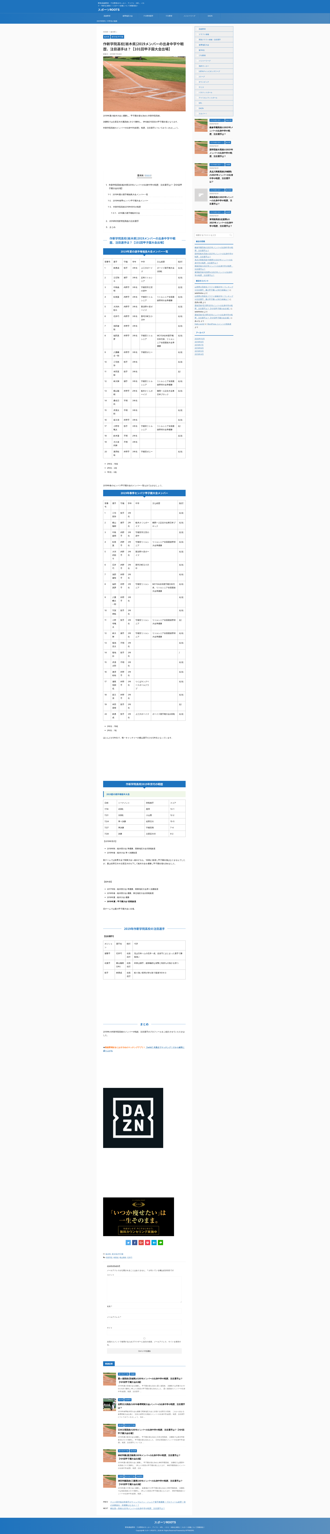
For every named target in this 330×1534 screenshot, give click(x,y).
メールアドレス (114, 1317)
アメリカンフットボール (208, 98)
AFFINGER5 (189, 1530)
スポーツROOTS (108, 9)
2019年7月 (199, 345)
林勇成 (115, 1257)
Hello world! (199, 324)
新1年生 (202, 50)
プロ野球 (169, 16)
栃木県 (108, 1254)
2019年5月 (199, 351)
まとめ (112, 227)
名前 (109, 1306)
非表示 (148, 175)
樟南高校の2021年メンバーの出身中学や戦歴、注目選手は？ (221, 200)
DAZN (210, 16)
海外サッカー (204, 66)
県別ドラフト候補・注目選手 (210, 40)
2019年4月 (199, 354)
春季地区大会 (128, 16)
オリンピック (204, 82)
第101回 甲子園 (117, 1254)
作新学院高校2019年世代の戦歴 (127, 207)
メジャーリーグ (189, 16)
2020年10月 (200, 339)
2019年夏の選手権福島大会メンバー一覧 (130, 194)
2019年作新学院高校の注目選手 (124, 221)
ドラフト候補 (204, 34)
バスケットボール (205, 92)
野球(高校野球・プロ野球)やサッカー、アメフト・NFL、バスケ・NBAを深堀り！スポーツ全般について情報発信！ (165, 1527)
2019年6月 (199, 348)
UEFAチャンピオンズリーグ (209, 71)
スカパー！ (203, 114)
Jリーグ (202, 77)
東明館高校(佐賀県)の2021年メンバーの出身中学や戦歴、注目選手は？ (221, 222)
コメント (110, 1275)
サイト (109, 1328)
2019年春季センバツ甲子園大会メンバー (130, 200)
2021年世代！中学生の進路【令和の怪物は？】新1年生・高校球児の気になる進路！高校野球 (107, 22)
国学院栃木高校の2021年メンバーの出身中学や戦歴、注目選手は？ (221, 153)
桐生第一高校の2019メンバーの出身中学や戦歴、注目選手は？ (137, 1508)
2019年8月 (199, 342)
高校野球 (107, 16)
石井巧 (129, 1257)
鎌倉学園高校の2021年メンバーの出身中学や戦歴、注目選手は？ (221, 130)
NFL (200, 103)
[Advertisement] (122, 148)
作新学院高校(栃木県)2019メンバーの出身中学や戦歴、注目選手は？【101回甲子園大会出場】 (145, 187)
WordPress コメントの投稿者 (219, 324)
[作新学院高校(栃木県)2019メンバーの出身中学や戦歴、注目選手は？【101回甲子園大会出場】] (154, 1242)
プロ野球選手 (148, 16)
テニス (201, 87)
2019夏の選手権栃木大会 (129, 213)
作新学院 (109, 1257)
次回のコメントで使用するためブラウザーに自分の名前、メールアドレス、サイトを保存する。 (144, 1343)
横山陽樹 (122, 1257)
